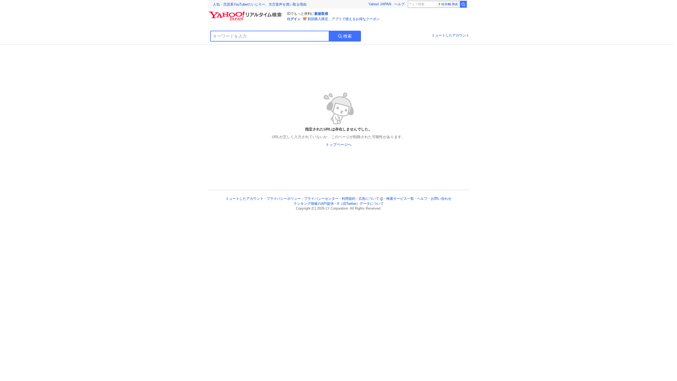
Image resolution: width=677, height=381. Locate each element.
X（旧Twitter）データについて (360, 204)
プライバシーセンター (321, 199)
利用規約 (348, 199)
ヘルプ (399, 4)
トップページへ (338, 144)
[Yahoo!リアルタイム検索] (246, 12)
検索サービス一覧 (400, 199)
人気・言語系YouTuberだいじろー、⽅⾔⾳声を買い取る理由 (260, 4)
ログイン (294, 19)
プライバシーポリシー (284, 199)
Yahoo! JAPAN (379, 4)
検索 (347, 36)
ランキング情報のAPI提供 (314, 204)
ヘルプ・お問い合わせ (434, 199)
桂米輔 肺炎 (449, 4)
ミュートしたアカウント (450, 35)
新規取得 (321, 14)
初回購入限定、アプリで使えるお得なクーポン (344, 19)
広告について (369, 199)
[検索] (463, 4)
